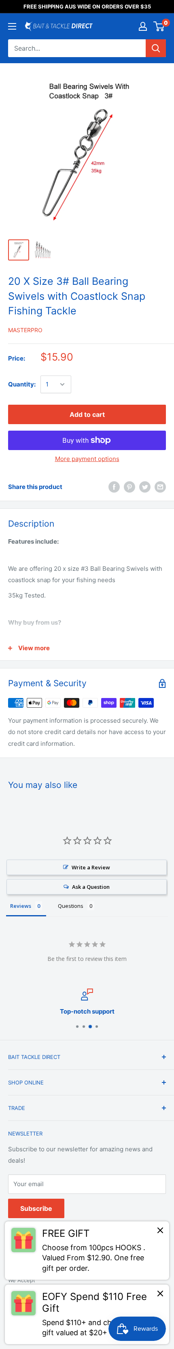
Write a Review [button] (91, 867)
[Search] (156, 48)
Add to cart (87, 414)
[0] (159, 26)
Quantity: (22, 384)
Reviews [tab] (20, 905)
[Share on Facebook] (114, 487)
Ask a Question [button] (91, 886)
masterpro (25, 330)
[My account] (143, 26)
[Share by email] (160, 487)
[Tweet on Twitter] (145, 487)
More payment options (87, 459)
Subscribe (36, 1208)
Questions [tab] (70, 905)
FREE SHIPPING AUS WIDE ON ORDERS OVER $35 (87, 6)
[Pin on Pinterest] (129, 487)
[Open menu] (12, 26)
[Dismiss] (160, 1232)
